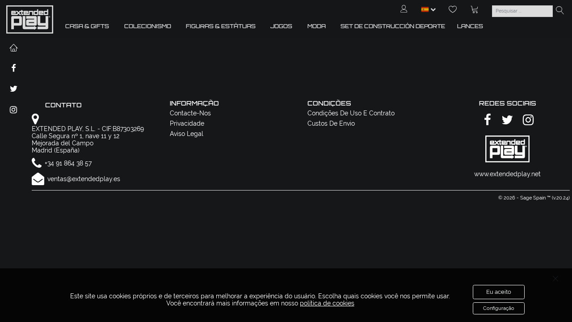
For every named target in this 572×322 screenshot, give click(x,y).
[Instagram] (527, 120)
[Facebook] (486, 120)
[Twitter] (505, 120)
